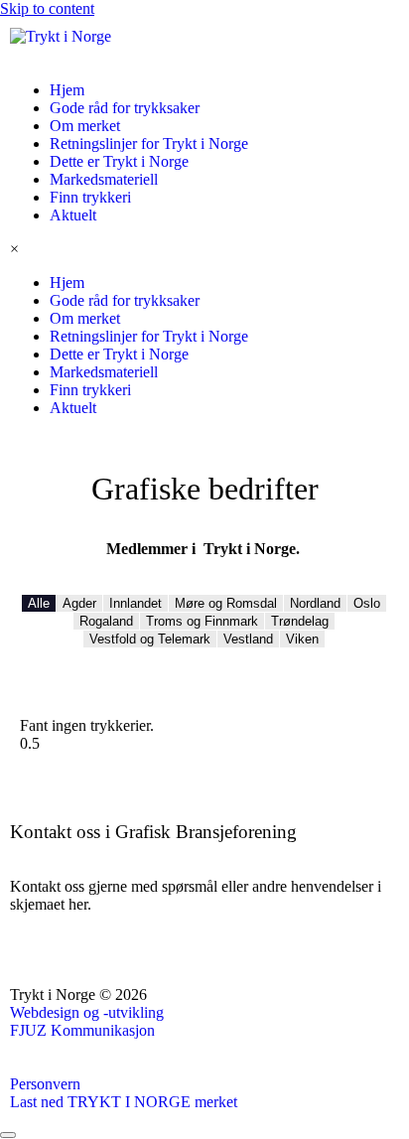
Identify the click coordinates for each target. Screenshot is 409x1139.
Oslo (366, 603)
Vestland (248, 639)
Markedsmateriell (104, 179)
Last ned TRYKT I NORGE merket (123, 1101)
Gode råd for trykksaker (125, 107)
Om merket (85, 125)
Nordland (315, 603)
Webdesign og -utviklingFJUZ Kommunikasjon (87, 1021)
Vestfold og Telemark (149, 639)
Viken (302, 639)
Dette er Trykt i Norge (119, 161)
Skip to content (47, 8)
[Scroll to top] (8, 1135)
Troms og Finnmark (202, 621)
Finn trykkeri (90, 197)
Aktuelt (73, 215)
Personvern (45, 1083)
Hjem (67, 89)
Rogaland (106, 621)
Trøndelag (300, 621)
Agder (79, 603)
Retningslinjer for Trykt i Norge (149, 143)
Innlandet (135, 603)
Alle (39, 603)
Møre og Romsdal (226, 603)
